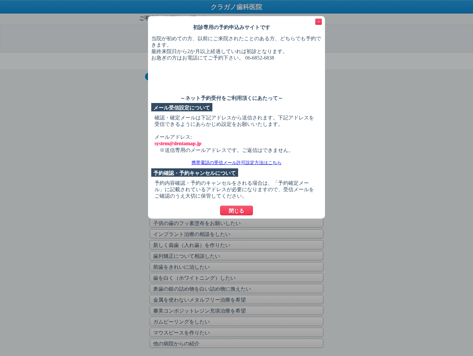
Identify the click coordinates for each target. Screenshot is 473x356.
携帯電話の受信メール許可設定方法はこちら (236, 162)
